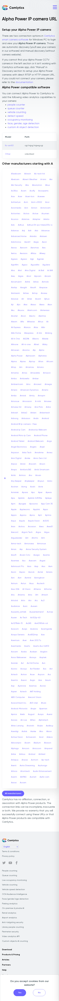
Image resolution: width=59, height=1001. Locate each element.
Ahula (43, 703)
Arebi (22, 714)
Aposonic (33, 504)
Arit (26, 538)
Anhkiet (42, 754)
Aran (13, 527)
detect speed (15, 116)
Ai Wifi (50, 270)
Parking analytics (9, 904)
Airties (26, 293)
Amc (28, 384)
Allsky (44, 344)
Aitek (29, 299)
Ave (43, 635)
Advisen (43, 236)
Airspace (43, 288)
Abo (41, 731)
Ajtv (18, 305)
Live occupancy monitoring (14, 880)
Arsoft (13, 555)
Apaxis (25, 492)
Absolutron (37, 185)
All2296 (26, 339)
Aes (44, 248)
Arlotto (35, 538)
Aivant (38, 299)
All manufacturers (13, 793)
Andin (36, 418)
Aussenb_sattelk (18, 612)
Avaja (24, 629)
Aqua (13, 521)
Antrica (22, 475)
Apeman (43, 709)
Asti (13, 578)
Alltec (32, 720)
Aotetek (15, 492)
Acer (20, 197)
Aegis (36, 242)
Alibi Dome (16, 333)
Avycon (41, 675)
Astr (19, 578)
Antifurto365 (25, 470)
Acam (23, 191)
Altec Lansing (17, 726)
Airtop (35, 293)
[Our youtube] (10, 863)
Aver (25, 640)
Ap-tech (45, 760)
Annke (27, 458)
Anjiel (42, 447)
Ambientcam (17, 384)
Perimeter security (10, 932)
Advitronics (16, 242)
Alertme (42, 316)
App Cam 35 (47, 504)
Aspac (22, 572)
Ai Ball (41, 270)
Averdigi (14, 731)
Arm (43, 538)
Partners (6, 965)
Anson (42, 464)
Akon (50, 305)
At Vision (26, 589)
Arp (21, 549)
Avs (44, 669)
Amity (32, 396)
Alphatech (43, 720)
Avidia (24, 652)
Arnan (13, 549)
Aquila (22, 521)
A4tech (27, 174)
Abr (50, 179)
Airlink (27, 282)
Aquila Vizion (34, 521)
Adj (23, 231)
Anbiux (22, 754)
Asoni (13, 572)
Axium (48, 680)
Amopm (41, 396)
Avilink (24, 731)
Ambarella (24, 379)
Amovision (27, 401)
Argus (46, 532)
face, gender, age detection (23, 123)
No (39, 993)
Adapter (36, 219)
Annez (49, 453)
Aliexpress (28, 333)
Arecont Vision (34, 697)
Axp (13, 686)
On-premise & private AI (13, 908)
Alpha (41, 350)
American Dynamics (29, 390)
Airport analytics (9, 918)
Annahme (39, 453)
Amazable (35, 373)
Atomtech (25, 771)
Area (41, 527)
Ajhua (46, 299)
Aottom (34, 760)
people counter (16, 105)
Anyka (40, 726)
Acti (26, 208)
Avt (51, 669)
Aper (40, 492)
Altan (40, 362)
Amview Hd (16, 407)
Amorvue (15, 401)
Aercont (23, 248)
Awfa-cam (44, 777)
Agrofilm (15, 265)
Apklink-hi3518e (35, 498)
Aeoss (14, 248)
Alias (36, 327)
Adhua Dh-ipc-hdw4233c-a (39, 225)
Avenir (49, 714)
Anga (49, 441)
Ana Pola (39, 407)
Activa (26, 214)
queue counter (16, 108)
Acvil (41, 737)
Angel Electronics (19, 447)
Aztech (23, 692)
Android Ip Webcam (38, 430)
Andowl (32, 754)
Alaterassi (44, 310)
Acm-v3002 (36, 202)
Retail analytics (9, 913)
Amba (14, 379)
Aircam (48, 276)
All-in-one (26, 344)
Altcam (50, 362)
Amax (24, 373)
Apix (13, 498)
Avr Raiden (35, 669)
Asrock (31, 572)
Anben (33, 413)
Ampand (48, 749)
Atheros (37, 589)
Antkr (13, 475)
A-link (39, 333)
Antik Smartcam (41, 470)
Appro (14, 515)
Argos (38, 532)
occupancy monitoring (20, 120)
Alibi (43, 327)
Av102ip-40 (35, 618)
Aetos (14, 253)
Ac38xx (14, 191)
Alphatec (42, 356)
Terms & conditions (10, 851)
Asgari (42, 561)
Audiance (15, 606)
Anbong (14, 418)
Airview (44, 293)
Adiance (15, 231)
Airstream (15, 293)
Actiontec (15, 214)
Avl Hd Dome (33, 663)
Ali (47, 322)
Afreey (42, 253)
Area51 (50, 527)
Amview (47, 401)
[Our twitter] (4, 863)
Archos (22, 527)
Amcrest (37, 384)
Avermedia (16, 646)
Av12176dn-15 (17, 623)
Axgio (32, 680)
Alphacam (30, 356)
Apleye (48, 498)
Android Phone (40, 436)
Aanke (33, 731)
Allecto (35, 339)
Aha (13, 270)
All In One (15, 339)
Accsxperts (43, 191)
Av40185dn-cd (41, 623)
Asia (29, 566)
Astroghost (39, 578)
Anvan (38, 475)
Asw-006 (15, 589)
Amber (36, 379)
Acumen (45, 214)
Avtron (24, 675)
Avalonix (34, 629)
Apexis (49, 492)
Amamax (30, 367)
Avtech (14, 675)
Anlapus (14, 760)
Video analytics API (11, 936)
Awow (14, 783)
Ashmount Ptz (17, 566)
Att (36, 595)
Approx (23, 515)
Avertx (27, 646)
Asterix (49, 572)
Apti (40, 515)
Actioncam (45, 208)
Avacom (15, 629)
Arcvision (32, 527)
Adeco (50, 737)
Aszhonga (42, 766)
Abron (49, 731)
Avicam (14, 652)
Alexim (14, 322)
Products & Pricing (11, 955)
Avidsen (33, 652)
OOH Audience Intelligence (14, 894)
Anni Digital (16, 458)
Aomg (24, 487)
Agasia (14, 259)
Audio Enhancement (42, 771)
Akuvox (21, 310)
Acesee (41, 197)
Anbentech (45, 413)
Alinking (48, 333)
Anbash (14, 413)
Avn (43, 663)
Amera (14, 390)
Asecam (32, 561)
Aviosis (14, 720)
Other (7, 154)
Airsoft (33, 288)
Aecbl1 (27, 242)
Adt (29, 231)
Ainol (29, 276)
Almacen (15, 350)
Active (35, 214)
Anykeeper (29, 481)
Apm (13, 504)
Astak (40, 572)
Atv (29, 601)
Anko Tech (26, 453)
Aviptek (43, 657)
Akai (25, 305)
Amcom (25, 749)
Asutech (40, 583)
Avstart (33, 777)
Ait (23, 299)
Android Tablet (17, 441)
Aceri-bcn (29, 197)
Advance (45, 231)
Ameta (45, 390)
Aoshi (32, 487)
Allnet (36, 344)
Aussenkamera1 (37, 612)
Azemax (33, 686)
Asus (31, 583)
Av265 (28, 623)
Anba (48, 407)
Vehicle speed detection (13, 890)
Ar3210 (46, 521)
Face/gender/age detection (15, 899)
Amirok (23, 396)
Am (20, 367)
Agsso (24, 265)
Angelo (33, 447)
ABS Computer (18, 697)
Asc (24, 561)
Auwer (14, 618)
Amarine (15, 373)
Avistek (14, 663)
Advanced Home (18, 236)
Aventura (15, 640)
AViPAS (23, 777)
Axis (40, 680)
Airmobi (45, 282)
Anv (30, 475)
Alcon (23, 316)
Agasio (24, 259)
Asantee (15, 561)
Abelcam (15, 179)
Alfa (22, 322)
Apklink (21, 498)
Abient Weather (30, 179)
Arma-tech (16, 544)
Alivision (47, 743)
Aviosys (33, 657)
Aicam (27, 743)
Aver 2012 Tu (35, 640)
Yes (19, 993)
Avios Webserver (18, 657)
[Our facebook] (17, 863)
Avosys (23, 669)
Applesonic (25, 509)
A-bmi (43, 179)
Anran (23, 464)
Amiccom (37, 749)
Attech (45, 595)
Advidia (33, 236)
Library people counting (13, 927)
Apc (33, 492)
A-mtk (38, 401)
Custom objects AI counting (15, 941)
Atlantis (21, 595)
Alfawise (31, 322)
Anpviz (14, 464)
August (31, 714)
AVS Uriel (34, 703)
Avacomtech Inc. (18, 703)
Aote (40, 487)
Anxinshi (30, 726)
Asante (46, 555)
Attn (23, 601)
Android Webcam (36, 441)
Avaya (40, 714)
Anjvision (15, 453)
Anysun (41, 481)
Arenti (13, 766)
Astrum (14, 583)
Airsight (23, 288)
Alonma (26, 350)
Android (45, 418)
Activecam (31, 737)
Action (34, 208)
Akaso (33, 305)
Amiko (14, 396)
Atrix (30, 595)
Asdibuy (49, 726)
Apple (13, 509)
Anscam (32, 464)
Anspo (14, 470)
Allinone (14, 344)
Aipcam (37, 276)
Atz (36, 601)
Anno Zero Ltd (39, 458)
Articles (5, 960)
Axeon (24, 680)
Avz (49, 675)
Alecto (32, 316)
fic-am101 (9, 146)
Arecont (14, 532)
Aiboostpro (16, 743)
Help (4, 970)
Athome (48, 589)
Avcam (23, 783)
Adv (36, 231)
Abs (27, 185)
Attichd (14, 601)
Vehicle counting (9, 885)
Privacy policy (8, 856)
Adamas (25, 219)
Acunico (14, 219)
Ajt (12, 305)
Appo (45, 509)
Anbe (13, 754)
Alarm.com (32, 310)
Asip (36, 566)
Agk (32, 259)
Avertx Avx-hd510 (41, 646)
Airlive (36, 282)
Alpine (23, 362)
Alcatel (14, 316)
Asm (50, 566)
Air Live (24, 720)
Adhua (21, 225)
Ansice (25, 760)
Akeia (41, 305)
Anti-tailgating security (12, 922)
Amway (28, 407)
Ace (13, 197)
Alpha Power (17, 356)
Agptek (40, 259)
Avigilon (43, 652)
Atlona (14, 771)
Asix (43, 566)
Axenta (14, 680)
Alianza (27, 327)
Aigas (20, 276)
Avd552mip (33, 635)
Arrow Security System (36, 549)
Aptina (48, 515)
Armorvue (41, 544)
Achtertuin (16, 202)
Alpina (14, 362)
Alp (34, 350)
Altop (13, 367)
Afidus (33, 253)
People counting (9, 871)
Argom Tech (27, 532)
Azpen (14, 692)
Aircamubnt (16, 282)
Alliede (45, 339)
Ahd (20, 270)
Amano (40, 367)
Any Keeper (16, 481)
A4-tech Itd (39, 174)
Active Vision (17, 737)
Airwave (14, 299)
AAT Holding (35, 692)
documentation (24, 82)
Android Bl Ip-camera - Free (24, 424)
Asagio (36, 555)
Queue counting (9, 875)
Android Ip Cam (18, 430)
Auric (25, 606)
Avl (22, 663)
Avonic (14, 669)
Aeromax (35, 248)
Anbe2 (24, 413)
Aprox (32, 515)
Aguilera (46, 265)
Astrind (28, 578)
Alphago (15, 749)
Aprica (14, 714)
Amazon (47, 373)
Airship (14, 288)
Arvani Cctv (25, 555)
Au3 (42, 601)
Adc (13, 225)
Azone (43, 686)
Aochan (14, 487)
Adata (46, 219)
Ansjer (33, 709)
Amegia (48, 384)
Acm (26, 202)
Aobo (49, 481)
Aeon (44, 242)
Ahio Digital (30, 270)
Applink (36, 509)
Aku (12, 310)
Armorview (29, 544)
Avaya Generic (18, 635)
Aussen (34, 606)
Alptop (32, 362)
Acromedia (16, 208)
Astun (23, 583)
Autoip (50, 612)
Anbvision (26, 418)
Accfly (32, 191)
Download (7, 950)
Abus (47, 185)
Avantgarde (46, 629)
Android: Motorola (19, 709)
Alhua (40, 322)
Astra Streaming (27, 766)
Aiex (13, 276)
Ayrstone (22, 686)
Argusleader (16, 538)
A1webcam (16, 174)
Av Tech (23, 618)
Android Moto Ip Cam (21, 436)
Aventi (14, 777)
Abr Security (16, 185)
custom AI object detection (23, 127)
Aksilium (37, 743)
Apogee (22, 504)
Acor (47, 202)
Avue (32, 675)
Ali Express (16, 327)
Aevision (23, 253)
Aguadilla (35, 265)
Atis (13, 595)
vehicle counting (17, 112)
